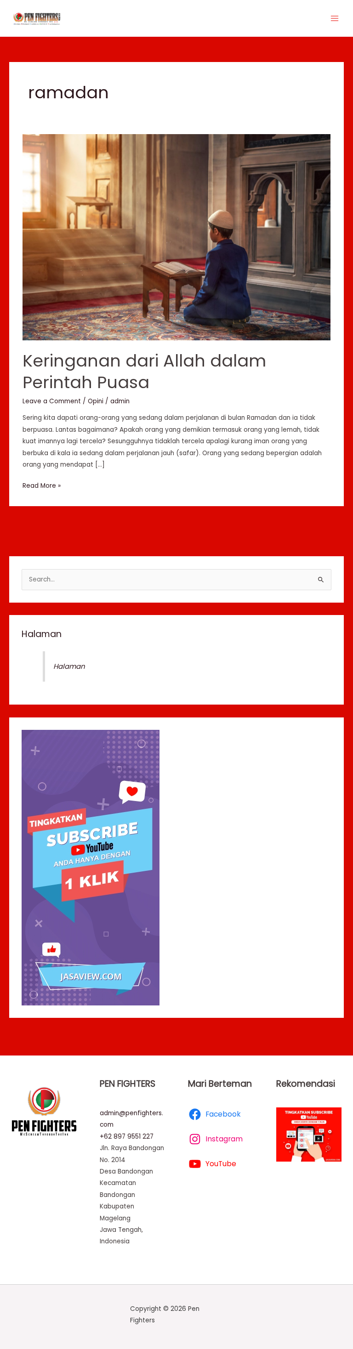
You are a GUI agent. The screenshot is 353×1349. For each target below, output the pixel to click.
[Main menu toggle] (334, 18)
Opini (95, 401)
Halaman (42, 634)
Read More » (42, 485)
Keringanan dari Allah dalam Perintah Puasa (144, 371)
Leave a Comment (52, 401)
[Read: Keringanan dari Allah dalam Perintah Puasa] (176, 237)
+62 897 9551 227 (127, 1136)
